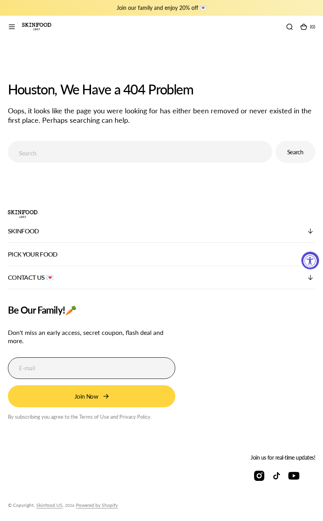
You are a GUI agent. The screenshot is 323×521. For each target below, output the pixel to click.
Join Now (86, 396)
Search (295, 151)
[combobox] (140, 152)
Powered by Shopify (97, 505)
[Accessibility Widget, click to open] (310, 261)
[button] (12, 27)
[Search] (289, 27)
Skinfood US (49, 505)
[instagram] (259, 475)
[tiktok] (276, 475)
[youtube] (294, 475)
